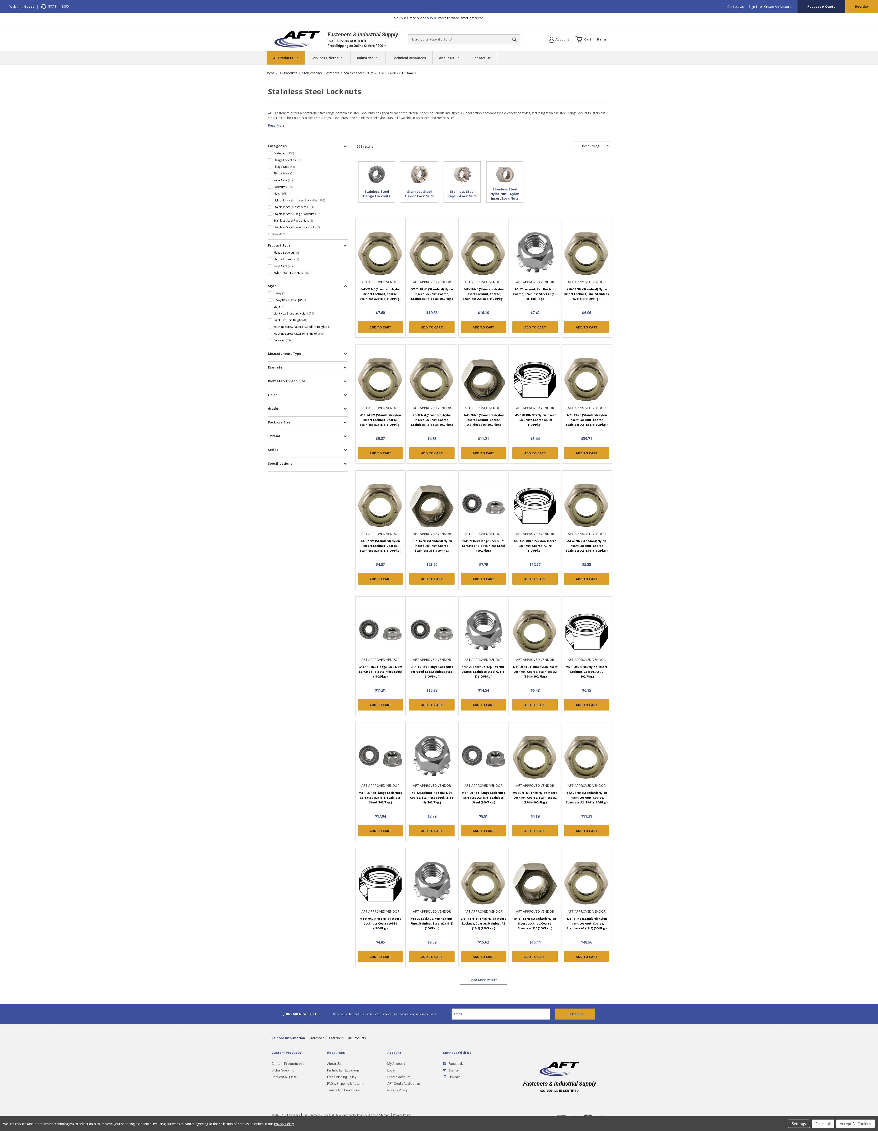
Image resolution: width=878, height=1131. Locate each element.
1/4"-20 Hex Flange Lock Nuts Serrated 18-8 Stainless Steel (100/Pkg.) (483, 546)
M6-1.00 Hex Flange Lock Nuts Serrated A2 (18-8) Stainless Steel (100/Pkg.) (483, 797)
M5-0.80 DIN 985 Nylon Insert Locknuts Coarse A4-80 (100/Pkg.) (535, 420)
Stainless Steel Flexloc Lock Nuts (297, 227)
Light (279, 306)
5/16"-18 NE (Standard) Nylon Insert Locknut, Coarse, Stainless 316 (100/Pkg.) (535, 923)
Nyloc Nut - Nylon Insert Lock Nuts (299, 200)
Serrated (282, 340)
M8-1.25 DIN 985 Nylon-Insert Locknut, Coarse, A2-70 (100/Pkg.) (535, 546)
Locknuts (283, 187)
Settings (799, 1123)
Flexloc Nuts (284, 173)
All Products (283, 58)
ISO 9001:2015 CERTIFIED (347, 41)
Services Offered (325, 58)
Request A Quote (821, 6)
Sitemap (384, 1115)
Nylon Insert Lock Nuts (292, 272)
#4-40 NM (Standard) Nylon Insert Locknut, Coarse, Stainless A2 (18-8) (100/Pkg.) (587, 546)
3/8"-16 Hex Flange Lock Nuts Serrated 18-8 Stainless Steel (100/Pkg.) (432, 671)
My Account (396, 1064)
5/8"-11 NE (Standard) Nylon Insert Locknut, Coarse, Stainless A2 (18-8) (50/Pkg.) (587, 923)
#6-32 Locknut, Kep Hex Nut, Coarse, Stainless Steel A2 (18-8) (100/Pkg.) (535, 294)
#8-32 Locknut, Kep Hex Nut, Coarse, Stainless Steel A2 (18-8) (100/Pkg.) (432, 797)
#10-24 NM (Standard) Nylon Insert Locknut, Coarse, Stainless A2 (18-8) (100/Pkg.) (380, 420)
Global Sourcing (283, 1070)
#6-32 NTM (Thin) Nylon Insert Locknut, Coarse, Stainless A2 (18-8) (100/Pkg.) (535, 797)
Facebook (456, 1064)
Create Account (399, 1077)
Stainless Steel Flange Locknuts (297, 214)
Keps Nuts (283, 180)
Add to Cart (380, 327)
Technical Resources (409, 58)
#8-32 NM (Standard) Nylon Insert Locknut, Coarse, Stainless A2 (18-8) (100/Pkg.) (432, 420)
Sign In (754, 6)
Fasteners (284, 153)
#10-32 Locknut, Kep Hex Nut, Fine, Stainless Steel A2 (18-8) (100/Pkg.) (432, 923)
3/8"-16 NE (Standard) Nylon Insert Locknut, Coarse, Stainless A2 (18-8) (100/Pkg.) (483, 294)
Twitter (454, 1070)
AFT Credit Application (403, 1083)
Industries (366, 58)
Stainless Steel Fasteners (294, 207)
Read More (276, 125)
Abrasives (317, 1038)
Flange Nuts (284, 166)
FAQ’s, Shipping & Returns (345, 1083)
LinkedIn (454, 1077)
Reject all (823, 1123)
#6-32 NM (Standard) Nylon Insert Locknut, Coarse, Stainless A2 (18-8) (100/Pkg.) (380, 546)
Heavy (280, 293)
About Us (447, 58)
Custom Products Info (288, 1064)
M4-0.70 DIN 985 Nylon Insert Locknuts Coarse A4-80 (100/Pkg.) (380, 923)
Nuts (280, 193)
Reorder (861, 6)
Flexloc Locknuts (286, 259)
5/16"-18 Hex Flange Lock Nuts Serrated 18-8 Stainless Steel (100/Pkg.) (380, 671)
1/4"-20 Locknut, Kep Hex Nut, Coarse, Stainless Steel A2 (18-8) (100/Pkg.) (483, 671)
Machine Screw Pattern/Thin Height (299, 333)
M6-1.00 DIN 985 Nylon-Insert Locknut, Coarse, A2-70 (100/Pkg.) (587, 671)
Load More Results (483, 980)
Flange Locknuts (287, 252)
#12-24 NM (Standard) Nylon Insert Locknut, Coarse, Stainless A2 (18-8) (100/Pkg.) (587, 797)
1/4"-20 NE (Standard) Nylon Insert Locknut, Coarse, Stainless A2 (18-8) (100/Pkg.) (380, 294)
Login (391, 1070)
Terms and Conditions (343, 1090)
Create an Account (778, 6)
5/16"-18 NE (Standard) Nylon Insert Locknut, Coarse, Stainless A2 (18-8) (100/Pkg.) (432, 294)
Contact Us (735, 6)
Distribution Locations (343, 1070)
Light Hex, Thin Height (290, 320)
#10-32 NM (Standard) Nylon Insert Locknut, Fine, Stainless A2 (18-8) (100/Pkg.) (586, 294)
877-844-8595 (58, 6)
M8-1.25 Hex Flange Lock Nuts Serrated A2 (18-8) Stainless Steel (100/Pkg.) (380, 797)
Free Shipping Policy (341, 1077)
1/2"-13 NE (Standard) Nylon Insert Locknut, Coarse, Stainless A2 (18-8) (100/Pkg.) (587, 420)
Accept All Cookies (855, 1123)
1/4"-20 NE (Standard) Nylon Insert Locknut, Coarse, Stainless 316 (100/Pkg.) (483, 420)
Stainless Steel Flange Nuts (294, 220)
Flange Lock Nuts (288, 160)
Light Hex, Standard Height (294, 313)
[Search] (514, 39)
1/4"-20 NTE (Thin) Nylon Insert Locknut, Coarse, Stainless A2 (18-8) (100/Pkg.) (535, 671)
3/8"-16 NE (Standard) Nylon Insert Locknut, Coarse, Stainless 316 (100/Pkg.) (432, 546)
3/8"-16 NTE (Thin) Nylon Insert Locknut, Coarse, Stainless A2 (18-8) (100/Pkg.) (483, 923)
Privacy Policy (397, 1090)
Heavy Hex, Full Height (290, 300)
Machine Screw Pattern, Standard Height (302, 326)
